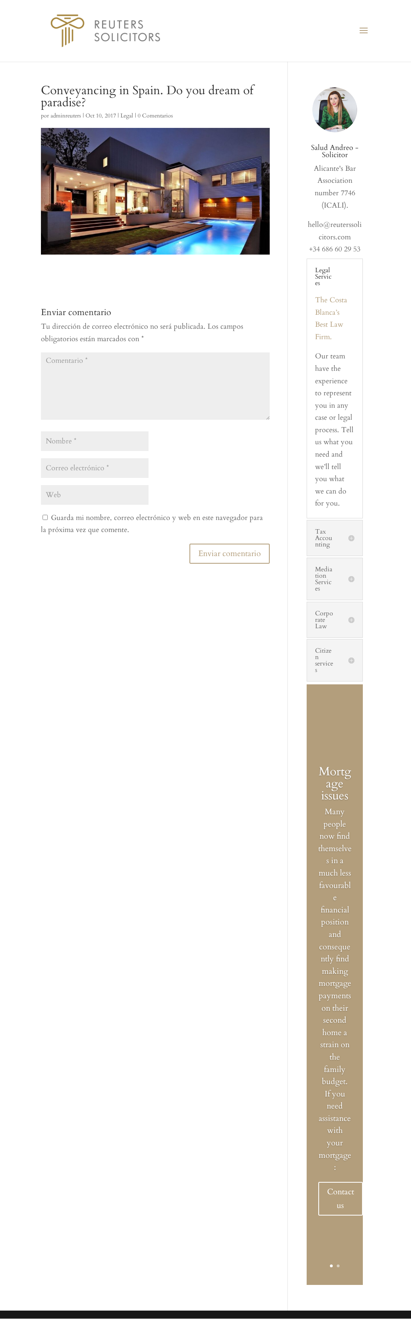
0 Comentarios (155, 115)
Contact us (340, 1198)
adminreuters (66, 115)
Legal (126, 115)
